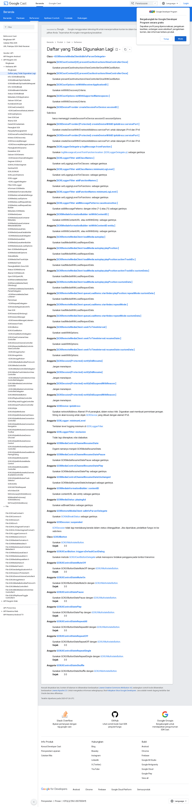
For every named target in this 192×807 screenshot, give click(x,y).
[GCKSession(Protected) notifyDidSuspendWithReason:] (86, 383)
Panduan (20, 18)
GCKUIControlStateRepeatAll (72, 621)
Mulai (180, 38)
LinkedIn (95, 760)
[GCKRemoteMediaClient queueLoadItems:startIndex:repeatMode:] (92, 304)
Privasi (58, 801)
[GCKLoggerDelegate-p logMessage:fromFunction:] (84, 146)
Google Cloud (147, 769)
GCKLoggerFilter (95, 426)
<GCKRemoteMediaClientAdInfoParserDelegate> (79, 56)
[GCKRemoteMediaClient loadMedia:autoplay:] (81, 237)
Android (145, 746)
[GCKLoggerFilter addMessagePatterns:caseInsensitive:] (87, 203)
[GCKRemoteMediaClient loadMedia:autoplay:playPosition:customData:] (94, 282)
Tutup (166, 39)
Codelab (68, 18)
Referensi (34, 18)
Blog (93, 746)
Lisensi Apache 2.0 (59, 690)
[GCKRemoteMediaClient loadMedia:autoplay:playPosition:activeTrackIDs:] (96, 259)
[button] (18, 60)
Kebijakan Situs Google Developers (121, 690)
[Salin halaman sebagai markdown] (125, 49)
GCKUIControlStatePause (70, 592)
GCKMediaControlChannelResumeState (78, 443)
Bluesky (95, 751)
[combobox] (144, 3)
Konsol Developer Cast (51, 746)
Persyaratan (46, 801)
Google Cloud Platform (121, 789)
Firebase (145, 755)
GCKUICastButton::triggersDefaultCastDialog (81, 551)
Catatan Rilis (46, 755)
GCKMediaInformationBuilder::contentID (78, 488)
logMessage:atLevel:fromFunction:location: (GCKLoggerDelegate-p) (94, 152)
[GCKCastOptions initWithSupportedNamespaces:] (83, 96)
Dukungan (82, 18)
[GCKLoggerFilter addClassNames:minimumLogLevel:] (85, 169)
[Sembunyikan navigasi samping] (34, 802)
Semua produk (143, 789)
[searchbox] (18, 27)
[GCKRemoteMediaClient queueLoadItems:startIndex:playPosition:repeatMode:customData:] (106, 293)
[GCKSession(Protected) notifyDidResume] (79, 361)
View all (145, 778)
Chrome (145, 751)
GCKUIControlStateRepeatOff (72, 636)
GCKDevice (91, 415)
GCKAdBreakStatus (70, 516)
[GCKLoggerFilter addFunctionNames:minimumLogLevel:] (87, 191)
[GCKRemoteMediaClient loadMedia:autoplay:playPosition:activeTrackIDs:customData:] (103, 270)
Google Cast (55, 3)
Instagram (96, 755)
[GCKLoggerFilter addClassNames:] (75, 158)
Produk (60, 42)
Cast (23, 3)
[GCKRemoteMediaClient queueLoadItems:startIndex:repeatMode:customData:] (99, 315)
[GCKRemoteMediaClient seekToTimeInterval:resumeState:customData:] (96, 349)
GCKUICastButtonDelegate (82, 557)
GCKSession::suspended (69, 522)
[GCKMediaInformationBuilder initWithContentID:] (83, 214)
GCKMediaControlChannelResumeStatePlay (80, 465)
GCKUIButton (60, 537)
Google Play (147, 773)
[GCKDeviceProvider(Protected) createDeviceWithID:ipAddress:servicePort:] (98, 124)
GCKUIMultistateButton (72, 542)
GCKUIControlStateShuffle (70, 665)
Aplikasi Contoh (51, 18)
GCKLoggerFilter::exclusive (71, 432)
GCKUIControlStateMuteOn (71, 577)
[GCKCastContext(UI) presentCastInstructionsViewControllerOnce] (92, 62)
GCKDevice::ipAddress (68, 406)
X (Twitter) (96, 764)
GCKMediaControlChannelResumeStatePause (81, 454)
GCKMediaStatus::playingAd (71, 499)
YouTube (96, 769)
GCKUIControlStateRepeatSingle (74, 650)
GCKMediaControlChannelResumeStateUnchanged (83, 477)
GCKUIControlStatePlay (69, 606)
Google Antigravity (150, 764)
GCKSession (58, 527)
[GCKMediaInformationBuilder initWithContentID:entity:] (86, 225)
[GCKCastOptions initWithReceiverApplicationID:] (82, 84)
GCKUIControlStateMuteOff (71, 562)
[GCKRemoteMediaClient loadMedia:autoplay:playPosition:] (88, 248)
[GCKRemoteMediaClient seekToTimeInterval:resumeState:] (89, 338)
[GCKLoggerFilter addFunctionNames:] (77, 180)
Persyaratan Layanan (50, 751)
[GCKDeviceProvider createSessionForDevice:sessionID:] (87, 107)
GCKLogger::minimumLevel (71, 420)
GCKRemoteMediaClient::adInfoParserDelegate (82, 511)
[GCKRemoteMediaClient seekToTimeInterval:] (81, 327)
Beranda (40, 3)
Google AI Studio (149, 760)
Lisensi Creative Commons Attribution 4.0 (115, 688)
